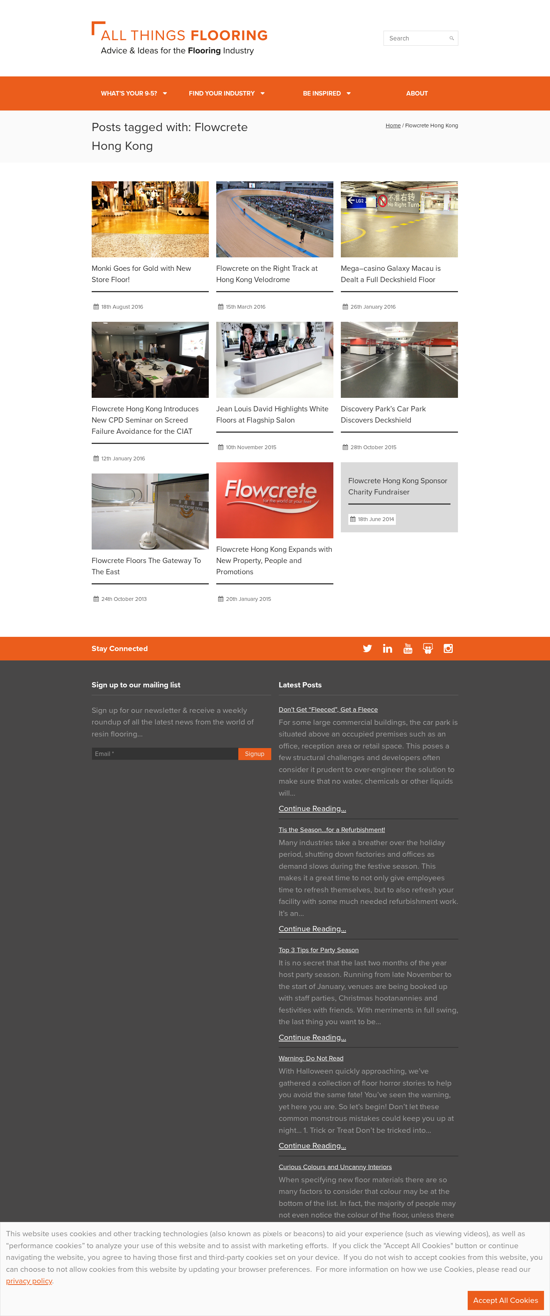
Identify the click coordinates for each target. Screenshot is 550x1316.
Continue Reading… (312, 808)
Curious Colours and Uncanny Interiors (335, 1167)
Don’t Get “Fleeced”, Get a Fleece (328, 709)
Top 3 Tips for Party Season (319, 950)
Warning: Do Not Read (311, 1058)
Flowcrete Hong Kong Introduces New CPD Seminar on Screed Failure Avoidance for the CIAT (145, 420)
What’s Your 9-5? (129, 93)
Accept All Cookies (505, 1300)
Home (393, 125)
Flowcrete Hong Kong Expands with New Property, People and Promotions (274, 561)
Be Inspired (322, 93)
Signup (255, 754)
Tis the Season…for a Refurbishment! (332, 830)
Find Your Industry (222, 93)
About (417, 93)
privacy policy (29, 1281)
